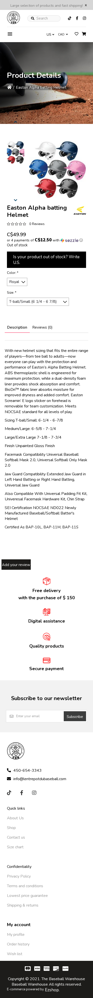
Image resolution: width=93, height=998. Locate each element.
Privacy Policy (19, 876)
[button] (15, 152)
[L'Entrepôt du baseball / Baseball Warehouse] (13, 23)
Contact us (16, 837)
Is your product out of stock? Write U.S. (46, 259)
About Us (15, 818)
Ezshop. (52, 990)
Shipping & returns (22, 905)
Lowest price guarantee (27, 895)
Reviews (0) (42, 327)
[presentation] (15, 121)
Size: (11, 292)
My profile (16, 934)
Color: (12, 273)
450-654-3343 (27, 770)
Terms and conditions (25, 886)
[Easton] (80, 210)
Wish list (14, 954)
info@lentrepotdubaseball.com (39, 779)
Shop (11, 827)
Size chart (15, 847)
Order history (18, 944)
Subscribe (75, 716)
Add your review (16, 564)
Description (17, 327)
